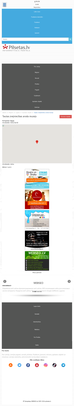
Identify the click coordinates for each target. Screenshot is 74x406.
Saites (37, 345)
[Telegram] (63, 365)
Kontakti (37, 314)
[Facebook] (28, 365)
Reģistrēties (37, 7)
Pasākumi (37, 22)
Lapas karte (37, 306)
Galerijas (37, 107)
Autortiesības (37, 322)
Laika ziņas (37, 11)
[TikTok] (54, 365)
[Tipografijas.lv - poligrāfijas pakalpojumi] (37, 220)
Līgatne (18, 112)
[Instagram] (46, 365)
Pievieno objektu (65, 116)
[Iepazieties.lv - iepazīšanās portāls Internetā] (37, 199)
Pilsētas (37, 84)
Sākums (4, 112)
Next (69, 281)
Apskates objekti (37, 101)
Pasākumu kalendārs (37, 17)
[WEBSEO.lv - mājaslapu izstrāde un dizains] (37, 261)
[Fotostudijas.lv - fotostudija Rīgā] (37, 240)
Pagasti (37, 90)
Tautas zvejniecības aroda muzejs (43, 112)
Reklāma (37, 329)
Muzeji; (12, 121)
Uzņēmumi (37, 95)
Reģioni (37, 72)
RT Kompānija (27, 401)
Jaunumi (37, 33)
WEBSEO (33, 401)
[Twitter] (19, 365)
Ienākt (37, 4)
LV (35, 1)
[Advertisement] (31, 58)
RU (37, 1)
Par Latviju (37, 66)
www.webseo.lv (6, 285)
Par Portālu (37, 337)
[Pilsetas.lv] (37, 48)
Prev (4, 281)
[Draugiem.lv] (11, 365)
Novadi (37, 78)
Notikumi (37, 27)
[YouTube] (37, 365)
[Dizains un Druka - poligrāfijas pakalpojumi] (37, 179)
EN (39, 1)
